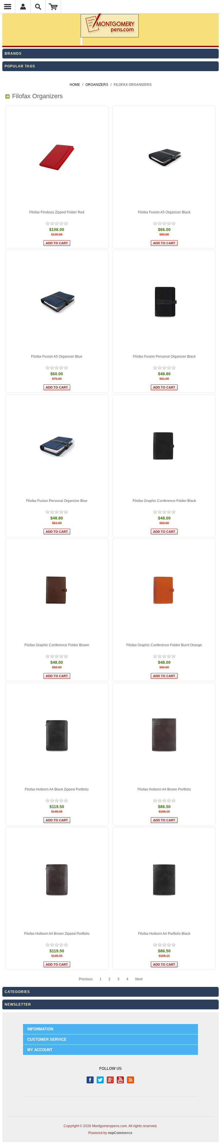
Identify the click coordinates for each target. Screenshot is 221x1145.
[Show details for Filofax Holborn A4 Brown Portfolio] (164, 734)
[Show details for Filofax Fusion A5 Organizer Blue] (57, 302)
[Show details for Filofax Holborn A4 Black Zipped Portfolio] (57, 734)
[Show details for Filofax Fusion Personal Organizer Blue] (57, 446)
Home (75, 85)
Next (138, 979)
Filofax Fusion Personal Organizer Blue (56, 501)
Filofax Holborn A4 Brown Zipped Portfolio (56, 934)
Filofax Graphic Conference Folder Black (164, 501)
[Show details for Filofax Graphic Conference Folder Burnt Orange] (164, 590)
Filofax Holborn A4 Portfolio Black (164, 934)
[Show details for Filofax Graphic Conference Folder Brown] (57, 590)
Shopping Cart (53, 6)
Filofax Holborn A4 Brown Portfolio (164, 789)
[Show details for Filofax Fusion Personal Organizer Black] (164, 302)
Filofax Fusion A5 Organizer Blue (56, 357)
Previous (86, 979)
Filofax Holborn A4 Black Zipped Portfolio (57, 789)
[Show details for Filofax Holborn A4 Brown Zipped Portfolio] (57, 879)
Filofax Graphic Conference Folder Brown (56, 645)
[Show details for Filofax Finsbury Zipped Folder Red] (57, 157)
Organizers (96, 85)
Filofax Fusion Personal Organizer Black (164, 357)
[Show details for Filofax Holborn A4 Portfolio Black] (164, 879)
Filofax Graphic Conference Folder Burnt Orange (164, 645)
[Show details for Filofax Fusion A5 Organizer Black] (164, 157)
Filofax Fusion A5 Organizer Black (164, 212)
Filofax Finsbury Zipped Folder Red (56, 212)
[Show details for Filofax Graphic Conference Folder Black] (164, 446)
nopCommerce (120, 1133)
